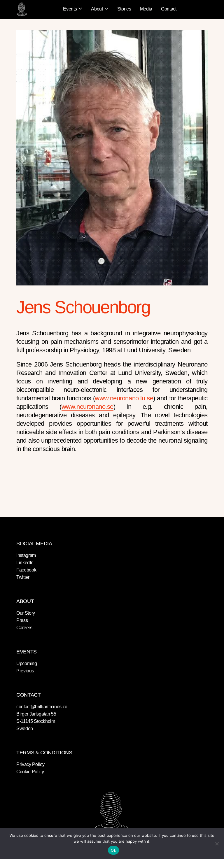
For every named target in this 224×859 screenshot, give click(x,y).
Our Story (25, 613)
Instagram (26, 555)
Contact (168, 8)
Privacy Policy (30, 764)
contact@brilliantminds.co (41, 706)
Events (70, 8)
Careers (24, 627)
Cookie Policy (30, 771)
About (97, 8)
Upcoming (26, 663)
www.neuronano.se (87, 406)
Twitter (22, 577)
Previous (25, 670)
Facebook (26, 569)
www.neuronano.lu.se (124, 398)
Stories (124, 8)
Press (22, 620)
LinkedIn (24, 562)
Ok (113, 850)
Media (146, 8)
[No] (217, 843)
